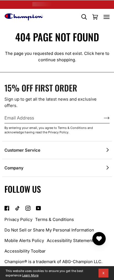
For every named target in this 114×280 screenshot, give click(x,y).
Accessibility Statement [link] (70, 240)
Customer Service (22, 150)
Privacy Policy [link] (18, 219)
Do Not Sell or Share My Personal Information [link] (49, 230)
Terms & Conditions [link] (54, 219)
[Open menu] (106, 17)
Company (14, 167)
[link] (6, 208)
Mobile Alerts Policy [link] (24, 240)
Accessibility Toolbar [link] (25, 251)
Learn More (30, 275)
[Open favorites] (99, 238)
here (99, 53)
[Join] (102, 117)
